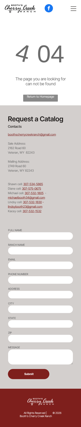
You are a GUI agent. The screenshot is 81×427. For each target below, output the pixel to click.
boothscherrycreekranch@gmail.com (32, 134)
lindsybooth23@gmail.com (25, 206)
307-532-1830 (32, 202)
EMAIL (11, 259)
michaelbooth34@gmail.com (26, 197)
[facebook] (49, 8)
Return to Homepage (40, 96)
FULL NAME (15, 230)
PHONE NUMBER (18, 274)
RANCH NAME (16, 244)
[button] (73, 8)
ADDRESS (14, 288)
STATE (12, 318)
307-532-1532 (32, 211)
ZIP (10, 332)
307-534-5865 (33, 184)
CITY (11, 303)
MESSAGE (14, 347)
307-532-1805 (34, 193)
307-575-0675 (31, 188)
